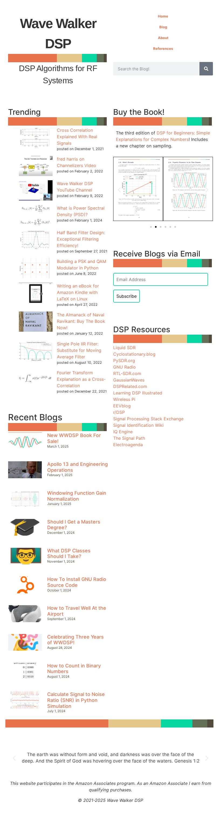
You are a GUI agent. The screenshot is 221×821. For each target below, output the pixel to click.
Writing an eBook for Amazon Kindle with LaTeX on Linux (78, 292)
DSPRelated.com (130, 386)
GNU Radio (124, 367)
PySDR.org (124, 360)
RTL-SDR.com (127, 373)
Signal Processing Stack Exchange (148, 418)
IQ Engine (123, 431)
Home (163, 16)
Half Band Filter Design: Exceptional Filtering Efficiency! (81, 239)
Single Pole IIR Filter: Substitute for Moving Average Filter (79, 350)
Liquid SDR (124, 347)
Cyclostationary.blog (134, 354)
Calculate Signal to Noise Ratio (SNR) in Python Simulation (76, 700)
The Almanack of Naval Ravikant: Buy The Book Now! (81, 321)
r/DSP (119, 412)
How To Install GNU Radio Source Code (76, 582)
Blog (163, 27)
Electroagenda (128, 444)
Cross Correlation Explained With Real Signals (77, 136)
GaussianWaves (128, 380)
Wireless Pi (124, 399)
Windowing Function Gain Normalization (76, 496)
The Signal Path (129, 438)
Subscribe (126, 296)
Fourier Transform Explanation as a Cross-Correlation (81, 379)
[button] (119, 189)
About (163, 38)
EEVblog (122, 405)
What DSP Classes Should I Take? (69, 553)
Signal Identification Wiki (138, 425)
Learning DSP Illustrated (137, 393)
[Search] (206, 68)
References (163, 48)
